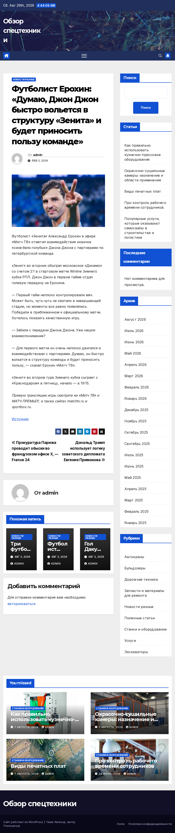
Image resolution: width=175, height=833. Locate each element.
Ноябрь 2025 (135, 421)
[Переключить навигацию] (84, 55)
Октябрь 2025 (136, 432)
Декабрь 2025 (136, 410)
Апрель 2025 (135, 489)
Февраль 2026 (136, 387)
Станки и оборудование (145, 629)
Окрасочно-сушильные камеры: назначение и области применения (144, 175)
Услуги (130, 640)
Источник (20, 419)
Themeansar (11, 825)
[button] (160, 55)
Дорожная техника (141, 579)
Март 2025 (133, 500)
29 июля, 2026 (110, 773)
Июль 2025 (133, 455)
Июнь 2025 (134, 466)
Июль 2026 (134, 331)
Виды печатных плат (142, 191)
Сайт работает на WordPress (23, 822)
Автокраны (134, 557)
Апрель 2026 (135, 364)
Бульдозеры (135, 568)
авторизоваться (21, 604)
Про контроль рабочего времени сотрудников (126, 763)
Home (121, 824)
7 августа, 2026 (27, 727)
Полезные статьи (139, 618)
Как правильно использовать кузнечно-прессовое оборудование (44, 719)
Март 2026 (133, 376)
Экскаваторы (136, 652)
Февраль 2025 (136, 511)
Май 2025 (132, 477)
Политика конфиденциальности (150, 824)
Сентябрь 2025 (137, 444)
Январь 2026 (135, 398)
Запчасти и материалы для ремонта (144, 593)
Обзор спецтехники (21, 30)
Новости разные (24, 79)
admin (37, 155)
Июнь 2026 (134, 342)
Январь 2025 (135, 523)
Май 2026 (132, 353)
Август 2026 (135, 319)
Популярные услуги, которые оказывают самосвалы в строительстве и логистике (142, 228)
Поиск (129, 77)
